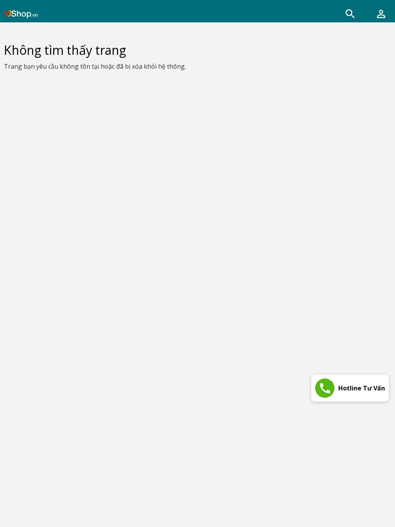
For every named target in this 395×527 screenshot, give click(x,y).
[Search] (350, 13)
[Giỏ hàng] (381, 13)
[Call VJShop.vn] (324, 388)
